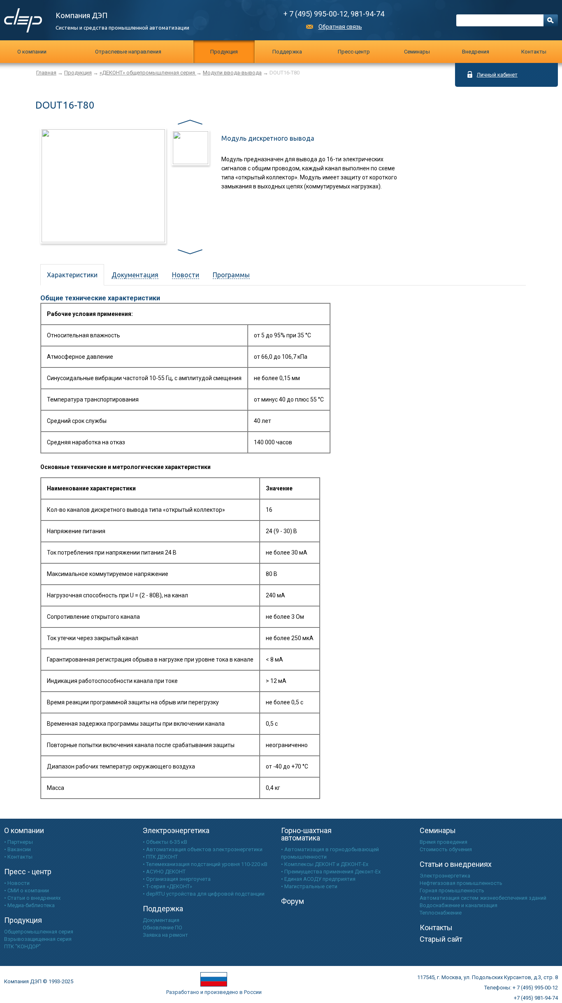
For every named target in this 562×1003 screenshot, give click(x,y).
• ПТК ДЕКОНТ (160, 857)
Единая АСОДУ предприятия (319, 879)
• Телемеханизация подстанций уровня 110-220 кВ (205, 864)
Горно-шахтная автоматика (306, 834)
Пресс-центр (354, 52)
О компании (31, 52)
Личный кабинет (497, 75)
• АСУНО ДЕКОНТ (164, 871)
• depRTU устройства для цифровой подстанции (204, 894)
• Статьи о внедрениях (32, 898)
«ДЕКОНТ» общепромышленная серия (148, 73)
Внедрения (475, 52)
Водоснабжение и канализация (458, 905)
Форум (292, 901)
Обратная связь (340, 26)
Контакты (533, 52)
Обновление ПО (162, 927)
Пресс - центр (27, 871)
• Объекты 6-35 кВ (165, 842)
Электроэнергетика (176, 830)
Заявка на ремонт (165, 935)
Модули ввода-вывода (232, 73)
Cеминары (417, 52)
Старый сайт (441, 939)
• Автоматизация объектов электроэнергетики (202, 849)
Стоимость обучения (446, 849)
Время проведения (443, 842)
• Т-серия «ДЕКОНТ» (167, 886)
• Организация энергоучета (177, 879)
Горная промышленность (452, 890)
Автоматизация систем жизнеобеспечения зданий (483, 898)
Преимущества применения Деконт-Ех (332, 871)
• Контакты (18, 857)
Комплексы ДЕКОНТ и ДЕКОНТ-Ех (326, 864)
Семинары (438, 830)
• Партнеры (18, 842)
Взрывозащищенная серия (38, 939)
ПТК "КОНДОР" (22, 946)
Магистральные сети (310, 886)
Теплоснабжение (441, 913)
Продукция (224, 52)
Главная (46, 73)
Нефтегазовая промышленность (461, 883)
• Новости (17, 883)
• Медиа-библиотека (29, 905)
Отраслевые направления (128, 52)
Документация (161, 920)
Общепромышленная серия (38, 932)
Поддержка (287, 52)
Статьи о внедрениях (456, 864)
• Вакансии (17, 849)
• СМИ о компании (26, 890)
